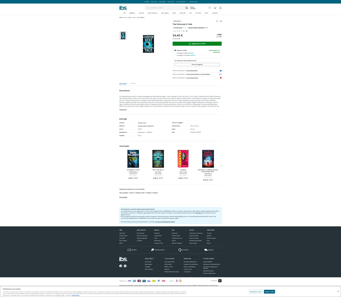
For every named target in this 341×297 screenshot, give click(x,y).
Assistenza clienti (194, 1)
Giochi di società (194, 238)
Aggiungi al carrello (198, 44)
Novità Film (175, 233)
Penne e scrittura (211, 238)
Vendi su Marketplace (189, 267)
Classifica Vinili (158, 243)
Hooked (183, 170)
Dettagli (132, 83)
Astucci (209, 243)
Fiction (132, 193)
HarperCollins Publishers (196, 28)
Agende (209, 235)
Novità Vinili (157, 240)
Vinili (155, 238)
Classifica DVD (176, 235)
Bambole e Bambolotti (195, 240)
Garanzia (167, 269)
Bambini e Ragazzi (177, 243)
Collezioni (139, 240)
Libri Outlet (122, 238)
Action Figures (193, 243)
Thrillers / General (152, 193)
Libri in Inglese (123, 240)
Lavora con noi (188, 269)
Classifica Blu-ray (177, 238)
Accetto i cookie (269, 291)
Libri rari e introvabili (142, 235)
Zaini (208, 240)
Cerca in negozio (197, 64)
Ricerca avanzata (193, 7)
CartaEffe (146, 1)
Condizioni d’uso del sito (154, 285)
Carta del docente (180, 1)
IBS (179, 38)
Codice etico (187, 272)
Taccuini (209, 233)
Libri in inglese (123, 193)
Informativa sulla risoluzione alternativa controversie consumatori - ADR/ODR (178, 285)
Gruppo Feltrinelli (207, 262)
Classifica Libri (123, 235)
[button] (187, 8)
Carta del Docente (192, 70)
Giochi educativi (193, 235)
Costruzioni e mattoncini (196, 233)
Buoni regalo (162, 1)
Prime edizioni (140, 233)
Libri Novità (122, 233)
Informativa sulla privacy (203, 285)
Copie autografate (142, 238)
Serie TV (174, 240)
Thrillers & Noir (140, 193)
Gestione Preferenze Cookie (171, 272)
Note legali (123, 197)
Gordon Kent (178, 28)
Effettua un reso (168, 267)
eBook (121, 243)
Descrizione (123, 83)
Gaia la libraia (149, 269)
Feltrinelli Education (208, 271)
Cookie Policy (76, 295)
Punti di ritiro (154, 1)
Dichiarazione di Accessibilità (126, 285)
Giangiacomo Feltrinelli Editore (211, 264)
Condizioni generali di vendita (141, 285)
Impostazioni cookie (255, 291)
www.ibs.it (198, 213)
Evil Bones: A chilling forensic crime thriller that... (208, 171)
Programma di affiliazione (191, 264)
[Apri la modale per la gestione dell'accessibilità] (220, 280)
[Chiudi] (338, 291)
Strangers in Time (133, 170)
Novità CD (157, 233)
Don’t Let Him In (158, 170)
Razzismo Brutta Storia (209, 273)
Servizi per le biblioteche (190, 262)
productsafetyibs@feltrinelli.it (165, 222)
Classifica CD (158, 235)
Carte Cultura (170, 1)
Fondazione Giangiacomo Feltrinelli (210, 267)
